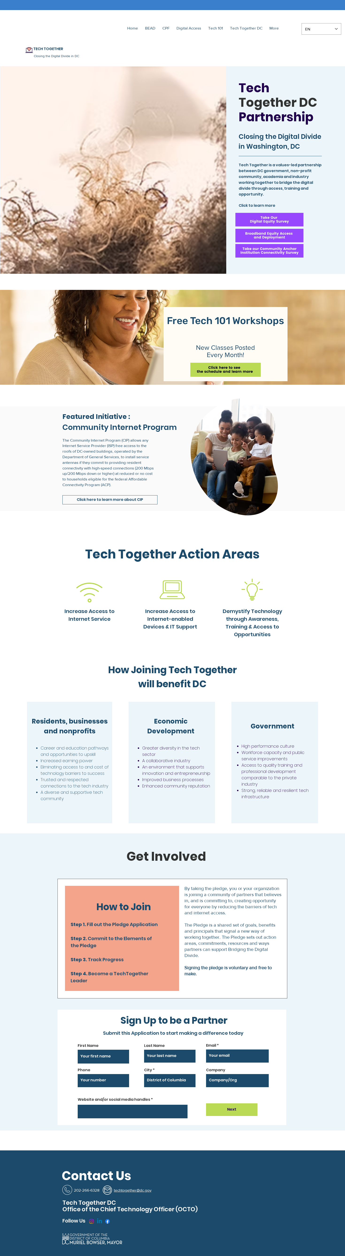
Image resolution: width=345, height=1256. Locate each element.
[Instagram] (91, 1221)
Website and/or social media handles (114, 1099)
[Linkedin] (99, 1221)
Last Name (154, 1046)
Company (215, 1070)
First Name (88, 1046)
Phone (84, 1070)
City (148, 1070)
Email (211, 1045)
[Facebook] (107, 1221)
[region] (233, 458)
